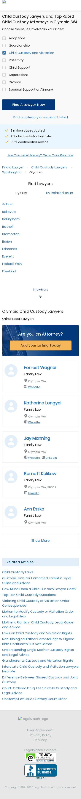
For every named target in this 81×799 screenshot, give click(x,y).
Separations (19, 74)
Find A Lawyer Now (28, 104)
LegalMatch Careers (40, 750)
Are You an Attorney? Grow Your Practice (40, 155)
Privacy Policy (40, 735)
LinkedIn (51, 458)
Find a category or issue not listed (40, 117)
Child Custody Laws (17, 572)
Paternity (16, 60)
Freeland (9, 271)
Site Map (40, 740)
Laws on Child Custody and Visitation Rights (37, 633)
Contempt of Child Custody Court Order (34, 699)
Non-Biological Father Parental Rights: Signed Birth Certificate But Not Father (38, 641)
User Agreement (40, 730)
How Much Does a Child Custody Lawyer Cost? (39, 589)
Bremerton (10, 234)
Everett (8, 256)
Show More (40, 540)
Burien (7, 241)
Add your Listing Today (41, 345)
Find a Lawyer (13, 167)
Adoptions (17, 38)
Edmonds (9, 248)
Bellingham (11, 219)
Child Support (19, 67)
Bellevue (9, 211)
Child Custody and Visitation (31, 52)
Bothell (7, 226)
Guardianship (19, 45)
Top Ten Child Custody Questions (29, 594)
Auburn (7, 204)
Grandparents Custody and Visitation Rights (37, 660)
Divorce (15, 82)
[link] (40, 722)
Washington (12, 172)
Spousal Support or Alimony (31, 89)
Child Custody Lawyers (49, 167)
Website (34, 387)
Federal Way (12, 263)
